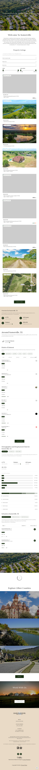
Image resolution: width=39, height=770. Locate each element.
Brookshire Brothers (5, 426)
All (3, 353)
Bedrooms (4, 65)
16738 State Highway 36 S (6, 414)
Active (20, 353)
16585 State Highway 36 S (6, 361)
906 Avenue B (4, 401)
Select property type (6, 58)
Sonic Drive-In (4, 413)
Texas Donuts (4, 386)
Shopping (15, 353)
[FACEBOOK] (18, 754)
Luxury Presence (26, 759)
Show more (19, 441)
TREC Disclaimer (19, 738)
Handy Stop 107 (4, 373)
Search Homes (19, 301)
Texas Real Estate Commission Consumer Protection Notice (19, 736)
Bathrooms (5, 61)
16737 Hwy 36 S (4, 387)
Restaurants (9, 353)
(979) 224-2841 (19, 725)
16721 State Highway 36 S (6, 374)
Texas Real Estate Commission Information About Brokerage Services (19, 737)
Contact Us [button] (19, 701)
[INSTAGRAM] (21, 754)
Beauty (25, 353)
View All (19, 676)
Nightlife (30, 353)
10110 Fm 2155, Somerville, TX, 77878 (7, 541)
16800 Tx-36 (4, 427)
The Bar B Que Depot (5, 360)
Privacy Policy (24, 765)
